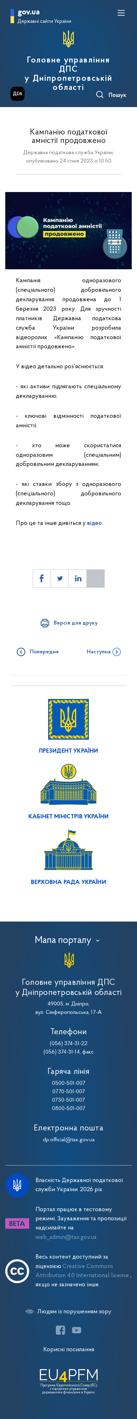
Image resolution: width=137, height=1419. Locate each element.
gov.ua (29, 12)
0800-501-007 (68, 1108)
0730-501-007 (68, 1100)
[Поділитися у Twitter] (59, 578)
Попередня (44, 652)
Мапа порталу (63, 940)
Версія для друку (76, 623)
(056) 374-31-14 (62, 1052)
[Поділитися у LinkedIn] (77, 578)
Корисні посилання (68, 1350)
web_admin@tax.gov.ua (66, 1237)
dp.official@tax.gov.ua (68, 1140)
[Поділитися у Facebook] (42, 578)
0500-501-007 (68, 1083)
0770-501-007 (68, 1092)
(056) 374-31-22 (68, 1044)
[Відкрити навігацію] (121, 13)
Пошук (117, 95)
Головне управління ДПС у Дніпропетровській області (68, 74)
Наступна (99, 652)
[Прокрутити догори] (125, 1380)
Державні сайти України (44, 21)
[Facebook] (60, 1330)
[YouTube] (76, 1330)
